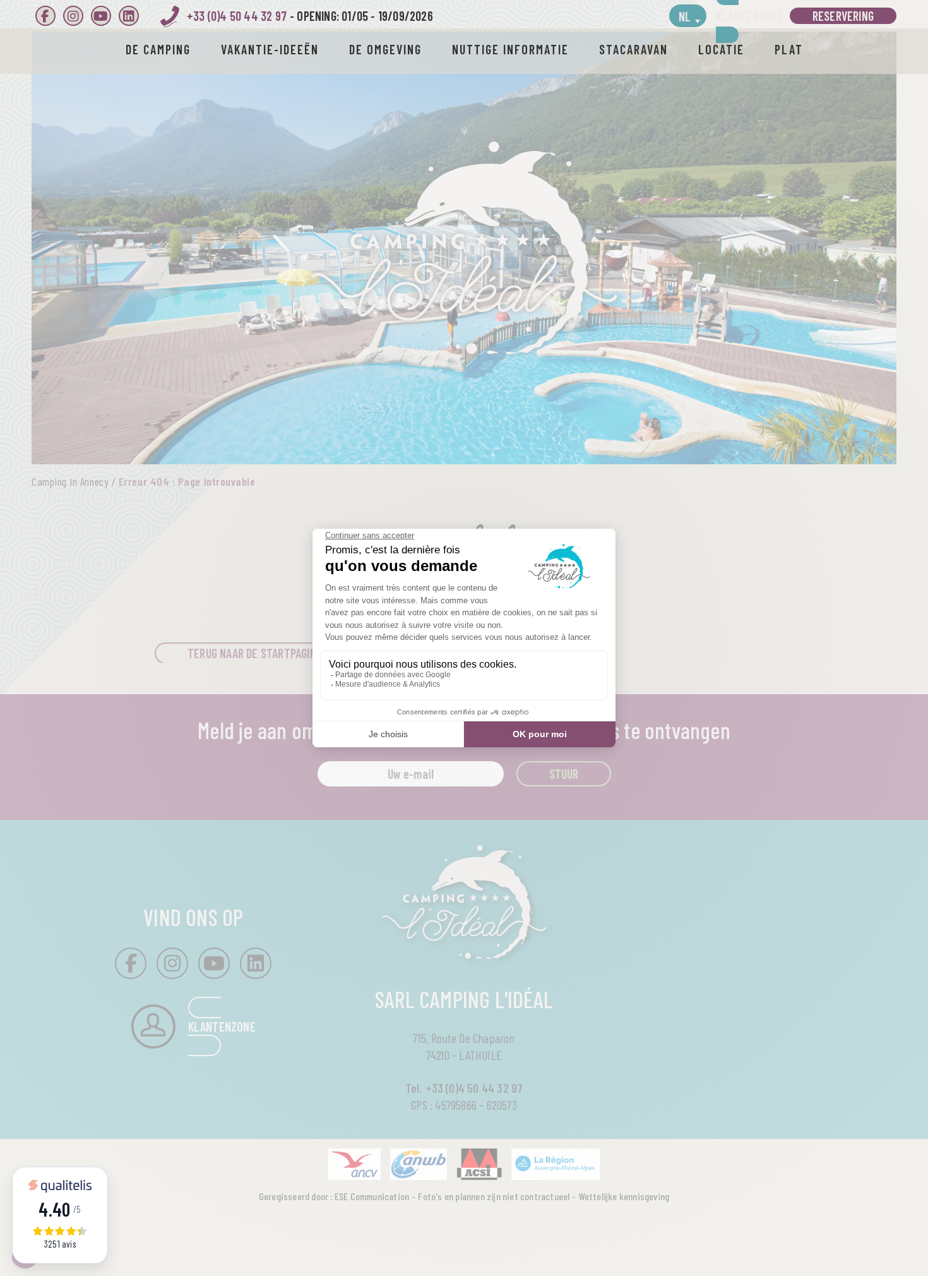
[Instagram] (73, 16)
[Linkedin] (129, 16)
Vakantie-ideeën (270, 49)
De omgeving (385, 49)
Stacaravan (633, 49)
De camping (158, 49)
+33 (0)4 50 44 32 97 (237, 15)
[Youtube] (101, 16)
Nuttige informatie (510, 49)
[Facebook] (45, 16)
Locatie (721, 49)
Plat (789, 49)
